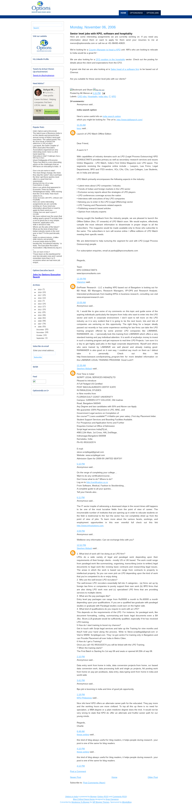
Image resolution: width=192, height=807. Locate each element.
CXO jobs (82, 96)
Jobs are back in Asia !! (41, 252)
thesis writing (83, 734)
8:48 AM (81, 731)
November (40, 332)
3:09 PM (81, 531)
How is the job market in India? (44, 170)
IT (109, 96)
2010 (40, 315)
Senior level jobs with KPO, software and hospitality (47, 199)
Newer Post (75, 777)
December (40, 329)
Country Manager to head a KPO (105, 49)
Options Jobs (153, 13)
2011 (39, 312)
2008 (40, 321)
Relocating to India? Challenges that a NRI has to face (46, 157)
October (39, 335)
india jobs (103, 96)
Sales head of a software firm (125, 69)
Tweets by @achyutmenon (43, 75)
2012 (40, 309)
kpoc (79, 128)
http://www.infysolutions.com (90, 525)
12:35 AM (81, 365)
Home (123, 13)
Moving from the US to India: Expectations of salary (43, 184)
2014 (40, 304)
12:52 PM (81, 545)
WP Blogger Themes (101, 802)
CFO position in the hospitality (110, 59)
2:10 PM (81, 656)
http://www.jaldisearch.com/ (129, 119)
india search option (112, 116)
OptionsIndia (136, 13)
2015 (40, 301)
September (40, 338)
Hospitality (92, 96)
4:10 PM (81, 748)
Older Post (153, 777)
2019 (40, 289)
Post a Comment (78, 771)
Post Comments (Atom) (94, 782)
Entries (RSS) (103, 797)
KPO (114, 96)
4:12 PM (81, 766)
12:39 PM (81, 279)
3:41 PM (81, 680)
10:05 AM (81, 302)
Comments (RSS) (120, 797)
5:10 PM (81, 464)
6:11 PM (81, 497)
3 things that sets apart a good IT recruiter (45, 213)
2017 (40, 295)
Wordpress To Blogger (80, 802)
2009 (40, 318)
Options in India (71, 797)
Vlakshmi (81, 282)
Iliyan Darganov (112, 799)
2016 (40, 298)
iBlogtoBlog (127, 802)
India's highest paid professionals (45, 131)
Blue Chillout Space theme (84, 799)
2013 (40, 307)
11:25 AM (81, 125)
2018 (40, 292)
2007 (40, 324)
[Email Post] (103, 93)
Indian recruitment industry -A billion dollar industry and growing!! (45, 238)
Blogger (93, 797)
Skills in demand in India (41, 224)
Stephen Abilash (84, 368)
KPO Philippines (84, 698)
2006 (40, 327)
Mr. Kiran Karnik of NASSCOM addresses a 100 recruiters (44, 142)
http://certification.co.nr (97, 482)
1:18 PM (81, 694)
